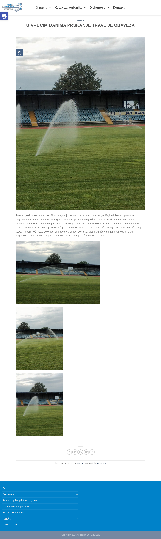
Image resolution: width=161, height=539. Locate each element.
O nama (41, 7)
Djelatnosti (97, 7)
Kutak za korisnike (68, 7)
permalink (101, 463)
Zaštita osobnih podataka (16, 506)
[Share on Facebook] (69, 452)
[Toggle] (77, 494)
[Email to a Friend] (80, 452)
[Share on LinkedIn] (92, 452)
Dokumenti (8, 494)
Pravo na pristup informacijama (19, 500)
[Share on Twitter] (75, 452)
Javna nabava (10, 524)
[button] (4, 16)
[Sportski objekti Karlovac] (15, 7)
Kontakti (119, 7)
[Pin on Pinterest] (86, 452)
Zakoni (6, 488)
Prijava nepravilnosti (13, 512)
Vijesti (80, 21)
